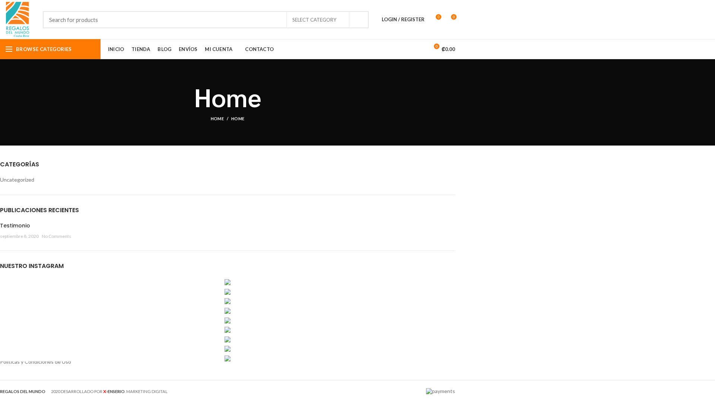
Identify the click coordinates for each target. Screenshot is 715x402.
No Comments (56, 236)
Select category (314, 20)
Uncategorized (17, 179)
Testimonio (15, 225)
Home (217, 118)
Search (358, 19)
